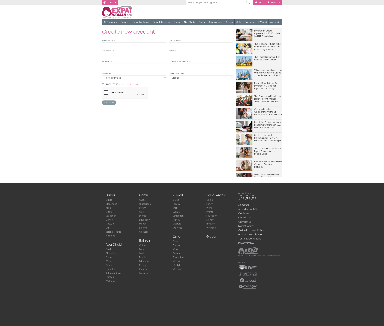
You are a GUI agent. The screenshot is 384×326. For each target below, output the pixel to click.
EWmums (250, 22)
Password (108, 61)
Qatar (202, 22)
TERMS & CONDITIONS (128, 84)
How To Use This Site (250, 234)
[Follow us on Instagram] (253, 197)
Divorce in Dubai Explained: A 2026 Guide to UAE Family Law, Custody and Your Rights (268, 33)
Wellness (110, 235)
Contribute (244, 217)
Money (109, 219)
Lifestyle (110, 223)
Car (108, 227)
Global (110, 2)
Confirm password (180, 61)
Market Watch (246, 226)
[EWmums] (248, 267)
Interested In (176, 73)
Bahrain (145, 240)
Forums (125, 22)
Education (111, 215)
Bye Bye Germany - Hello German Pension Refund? (268, 164)
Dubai (177, 22)
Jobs (108, 207)
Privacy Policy (246, 243)
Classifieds (111, 203)
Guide (109, 199)
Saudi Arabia (215, 22)
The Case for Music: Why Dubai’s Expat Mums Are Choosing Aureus (267, 47)
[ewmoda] (248, 273)
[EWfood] (248, 279)
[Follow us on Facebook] (241, 197)
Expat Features (141, 22)
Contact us (245, 222)
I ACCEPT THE (123, 84)
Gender (106, 73)
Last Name (175, 40)
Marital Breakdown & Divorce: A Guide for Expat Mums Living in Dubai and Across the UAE (266, 86)
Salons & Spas (113, 231)
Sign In (274, 2)
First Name (108, 40)
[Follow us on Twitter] (247, 197)
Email (172, 50)
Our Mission (245, 213)
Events (109, 211)
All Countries (110, 22)
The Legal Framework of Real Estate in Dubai (267, 58)
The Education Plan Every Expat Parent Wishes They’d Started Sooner (267, 99)
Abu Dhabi (189, 22)
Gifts (238, 22)
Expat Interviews (161, 22)
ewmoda (275, 22)
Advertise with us (248, 209)
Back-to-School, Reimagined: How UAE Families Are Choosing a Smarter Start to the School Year (267, 138)
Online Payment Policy (251, 230)
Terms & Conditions (249, 238)
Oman (229, 22)
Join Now (109, 102)
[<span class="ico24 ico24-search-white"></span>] (248, 2)
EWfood (262, 22)
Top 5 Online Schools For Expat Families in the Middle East (267, 151)
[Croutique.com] (248, 286)
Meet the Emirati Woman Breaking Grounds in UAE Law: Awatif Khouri (268, 125)
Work (108, 261)
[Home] (128, 12)
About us (243, 205)
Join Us (261, 2)
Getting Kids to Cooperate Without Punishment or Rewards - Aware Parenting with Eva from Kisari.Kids (268, 112)
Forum (109, 257)
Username (108, 50)
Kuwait (178, 195)
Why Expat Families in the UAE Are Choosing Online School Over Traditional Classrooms (268, 73)
